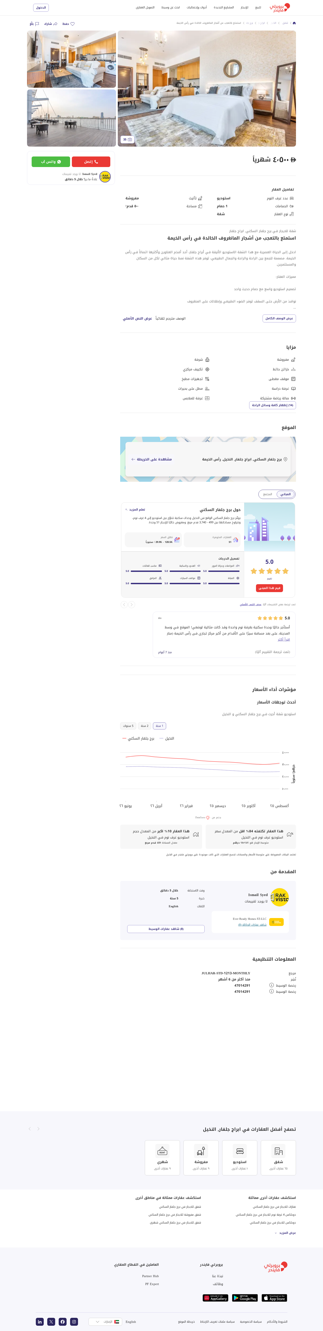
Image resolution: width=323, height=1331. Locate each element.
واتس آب (48, 162)
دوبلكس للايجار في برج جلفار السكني (273, 1222)
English (131, 1322)
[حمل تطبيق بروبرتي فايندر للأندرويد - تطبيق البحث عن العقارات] (245, 1298)
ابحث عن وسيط (171, 7)
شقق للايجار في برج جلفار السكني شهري (175, 1222)
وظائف (218, 1284)
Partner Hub (150, 1276)
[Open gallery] (207, 89)
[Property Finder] (294, 23)
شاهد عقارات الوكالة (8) (252, 924)
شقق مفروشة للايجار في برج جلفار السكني (175, 1214)
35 (124, 139)
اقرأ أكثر (284, 639)
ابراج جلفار (259, 23)
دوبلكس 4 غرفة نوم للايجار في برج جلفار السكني (266, 1214)
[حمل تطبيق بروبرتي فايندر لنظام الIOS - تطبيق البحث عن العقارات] (274, 1298)
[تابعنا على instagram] (74, 1322)
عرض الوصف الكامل (279, 318)
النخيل (273, 23)
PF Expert (152, 1284)
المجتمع (267, 494)
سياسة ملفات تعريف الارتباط (217, 1321)
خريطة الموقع (186, 1321)
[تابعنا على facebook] (63, 1322)
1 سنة (159, 726)
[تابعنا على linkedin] (40, 1322)
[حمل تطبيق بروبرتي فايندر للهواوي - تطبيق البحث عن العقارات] (216, 1298)
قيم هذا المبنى (269, 588)
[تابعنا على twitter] (51, 1322)
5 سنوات (128, 726)
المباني (285, 494)
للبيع (258, 7)
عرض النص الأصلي (137, 318)
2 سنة (144, 726)
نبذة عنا (217, 1276)
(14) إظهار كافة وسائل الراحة (272, 405)
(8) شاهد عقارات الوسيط (166, 929)
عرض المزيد (287, 1233)
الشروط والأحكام (277, 1321)
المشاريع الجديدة (224, 7)
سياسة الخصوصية (251, 1321)
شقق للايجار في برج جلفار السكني (180, 1206)
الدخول (41, 7)
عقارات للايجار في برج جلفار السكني (274, 1206)
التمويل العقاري (145, 7)
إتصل (88, 162)
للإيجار (244, 7)
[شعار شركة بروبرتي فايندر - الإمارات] (280, 7)
